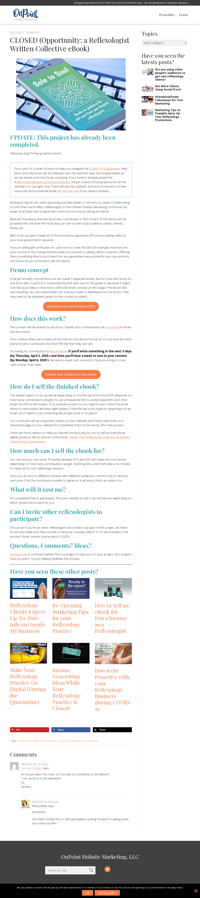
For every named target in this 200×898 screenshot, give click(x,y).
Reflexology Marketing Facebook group (42, 182)
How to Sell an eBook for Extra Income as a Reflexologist (112, 618)
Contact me (18, 554)
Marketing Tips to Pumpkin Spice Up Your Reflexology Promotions (167, 115)
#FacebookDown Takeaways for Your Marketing (169, 100)
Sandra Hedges (31, 768)
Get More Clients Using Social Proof (168, 87)
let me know (59, 351)
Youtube (107, 869)
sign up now (70, 191)
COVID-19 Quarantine (104, 169)
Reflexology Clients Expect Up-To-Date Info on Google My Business (27, 617)
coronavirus (48, 741)
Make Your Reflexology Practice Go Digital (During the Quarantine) (28, 685)
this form (111, 327)
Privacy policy (107, 893)
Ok (87, 893)
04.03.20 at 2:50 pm (45, 802)
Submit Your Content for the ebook (70, 374)
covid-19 (63, 741)
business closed (28, 741)
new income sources (84, 741)
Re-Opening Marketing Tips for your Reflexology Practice (70, 618)
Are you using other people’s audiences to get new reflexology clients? (170, 74)
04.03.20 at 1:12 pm (34, 764)
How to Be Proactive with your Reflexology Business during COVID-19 (113, 689)
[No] (196, 890)
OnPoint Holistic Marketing (47, 14)
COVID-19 (32, 32)
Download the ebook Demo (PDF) (71, 306)
